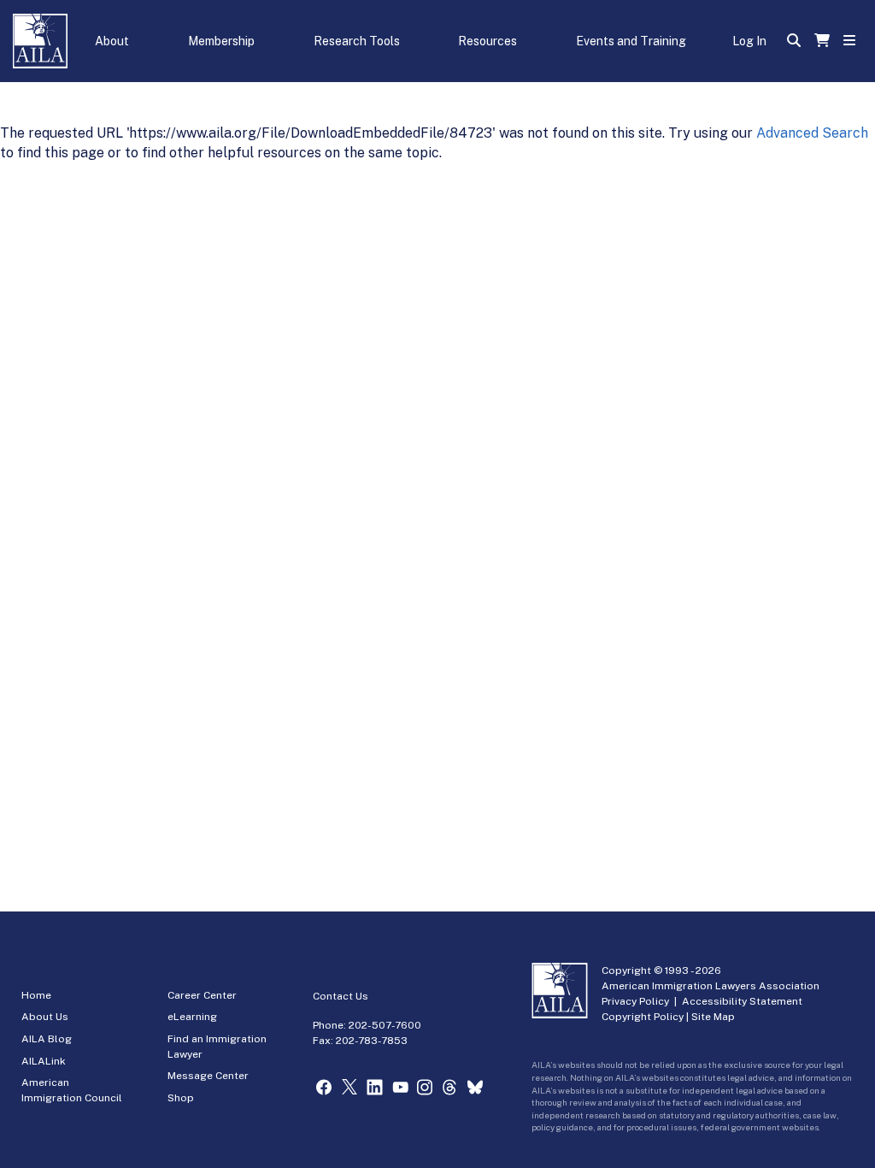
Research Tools (357, 41)
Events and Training (631, 41)
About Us (44, 1017)
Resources (487, 41)
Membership (221, 41)
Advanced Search (812, 133)
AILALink (43, 1061)
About (112, 41)
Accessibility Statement (742, 1001)
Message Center (208, 1076)
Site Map (713, 1017)
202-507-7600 (385, 1025)
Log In (749, 41)
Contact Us (340, 996)
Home (36, 995)
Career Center (202, 995)
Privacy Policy (635, 1001)
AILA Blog (46, 1039)
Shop (180, 1098)
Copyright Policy (643, 1017)
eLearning (192, 1017)
